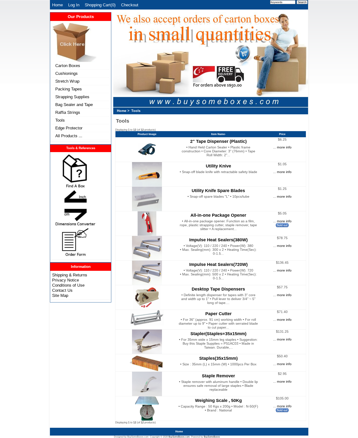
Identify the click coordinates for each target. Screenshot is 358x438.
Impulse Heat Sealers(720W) (218, 264)
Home (57, 4)
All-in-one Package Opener (218, 215)
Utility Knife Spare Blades (218, 190)
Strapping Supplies (72, 96)
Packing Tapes (68, 89)
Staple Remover (218, 375)
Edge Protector (69, 128)
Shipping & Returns (69, 275)
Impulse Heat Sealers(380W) (218, 239)
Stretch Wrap (67, 81)
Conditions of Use (68, 285)
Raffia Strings (67, 112)
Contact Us (62, 290)
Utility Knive (218, 165)
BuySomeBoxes (212, 437)
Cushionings (66, 73)
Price (282, 134)
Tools (60, 120)
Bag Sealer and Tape (74, 104)
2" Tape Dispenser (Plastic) (218, 141)
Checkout (129, 4)
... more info (282, 147)
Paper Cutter (218, 313)
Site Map (60, 295)
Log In (73, 4)
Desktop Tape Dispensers (218, 289)
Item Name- (218, 134)
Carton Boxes (67, 65)
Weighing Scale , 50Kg (218, 400)
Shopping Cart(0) (100, 4)
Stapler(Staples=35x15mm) (218, 333)
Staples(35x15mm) (218, 358)
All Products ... (68, 135)
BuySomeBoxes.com (179, 437)
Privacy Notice (65, 280)
